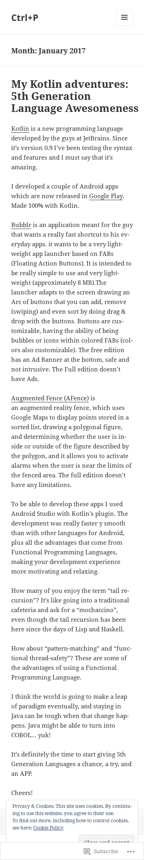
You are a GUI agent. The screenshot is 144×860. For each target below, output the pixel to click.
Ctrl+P (24, 17)
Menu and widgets (124, 25)
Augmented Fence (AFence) (50, 398)
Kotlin (20, 128)
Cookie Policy (48, 827)
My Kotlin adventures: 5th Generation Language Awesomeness (75, 96)
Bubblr (21, 225)
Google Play (105, 196)
